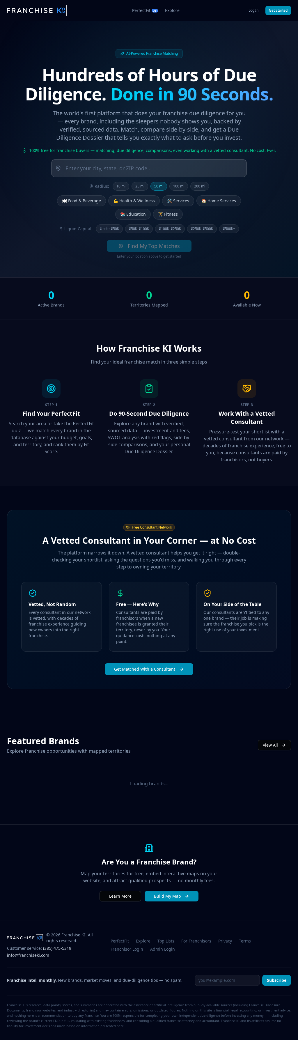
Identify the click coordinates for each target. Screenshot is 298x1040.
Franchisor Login (127, 949)
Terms (245, 941)
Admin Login (162, 949)
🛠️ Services (178, 200)
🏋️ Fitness (168, 214)
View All (270, 745)
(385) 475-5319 (57, 948)
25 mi (139, 186)
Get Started (278, 10)
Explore (172, 10)
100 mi (178, 186)
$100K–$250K (170, 228)
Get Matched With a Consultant (144, 669)
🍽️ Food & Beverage (81, 200)
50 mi (158, 186)
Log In (253, 10)
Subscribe (276, 980)
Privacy (225, 941)
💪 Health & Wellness (134, 200)
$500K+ (229, 228)
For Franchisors (196, 941)
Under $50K (109, 228)
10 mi (120, 186)
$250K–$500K (202, 228)
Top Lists (165, 941)
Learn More (120, 896)
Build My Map (167, 896)
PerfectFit (120, 941)
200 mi (199, 186)
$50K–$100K (139, 228)
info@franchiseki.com (28, 955)
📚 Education (133, 214)
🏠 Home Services (218, 200)
